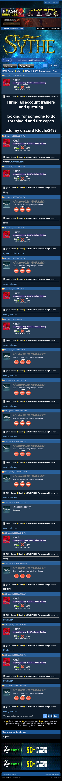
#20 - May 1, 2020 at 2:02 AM (15, 686)
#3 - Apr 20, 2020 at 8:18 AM (14, 166)
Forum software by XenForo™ (12, 778)
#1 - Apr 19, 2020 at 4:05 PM (14, 75)
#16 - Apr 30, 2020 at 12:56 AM (15, 563)
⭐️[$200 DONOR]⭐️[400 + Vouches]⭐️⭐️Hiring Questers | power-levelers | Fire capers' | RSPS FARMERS (32, 722)
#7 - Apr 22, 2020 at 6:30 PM (14, 289)
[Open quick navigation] (59, 60)
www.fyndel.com (16, 162)
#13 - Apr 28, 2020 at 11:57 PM (15, 472)
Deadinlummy (22, 506)
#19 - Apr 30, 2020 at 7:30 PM (15, 655)
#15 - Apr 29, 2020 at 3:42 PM (15, 533)
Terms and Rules (55, 778)
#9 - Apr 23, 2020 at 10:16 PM (15, 350)
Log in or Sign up (51, 2)
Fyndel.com (8, 253)
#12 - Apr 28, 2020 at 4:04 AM (15, 441)
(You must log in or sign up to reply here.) (18, 716)
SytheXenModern (9, 774)
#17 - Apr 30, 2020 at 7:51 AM (15, 594)
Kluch (16, 79)
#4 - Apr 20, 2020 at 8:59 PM (14, 197)
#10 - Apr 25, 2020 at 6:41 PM (15, 380)
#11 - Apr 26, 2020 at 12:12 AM (15, 411)
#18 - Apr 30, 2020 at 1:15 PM (15, 624)
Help (57, 774)
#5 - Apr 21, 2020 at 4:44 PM (14, 227)
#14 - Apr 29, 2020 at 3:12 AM (15, 502)
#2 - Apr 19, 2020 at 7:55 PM (14, 136)
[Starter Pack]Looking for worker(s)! (37, 724)
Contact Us (49, 774)
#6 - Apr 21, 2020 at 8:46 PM (14, 258)
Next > (56, 66)
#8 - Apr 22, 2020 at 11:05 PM (15, 319)
